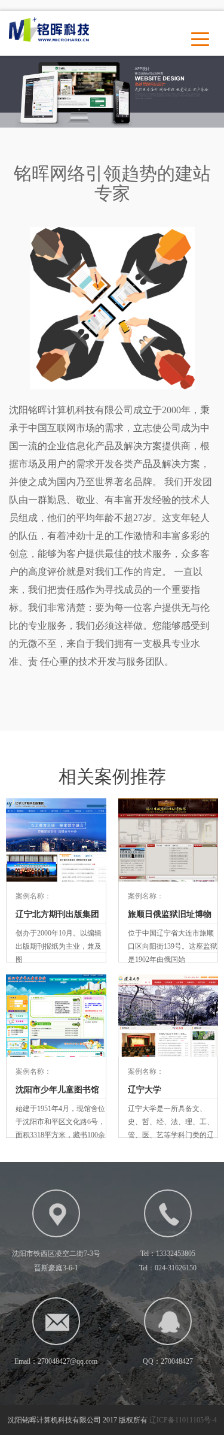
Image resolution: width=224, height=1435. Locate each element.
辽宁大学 (144, 1089)
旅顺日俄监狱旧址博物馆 (169, 917)
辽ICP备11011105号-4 (183, 1420)
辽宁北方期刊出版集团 (57, 914)
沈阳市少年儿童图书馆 (57, 1089)
